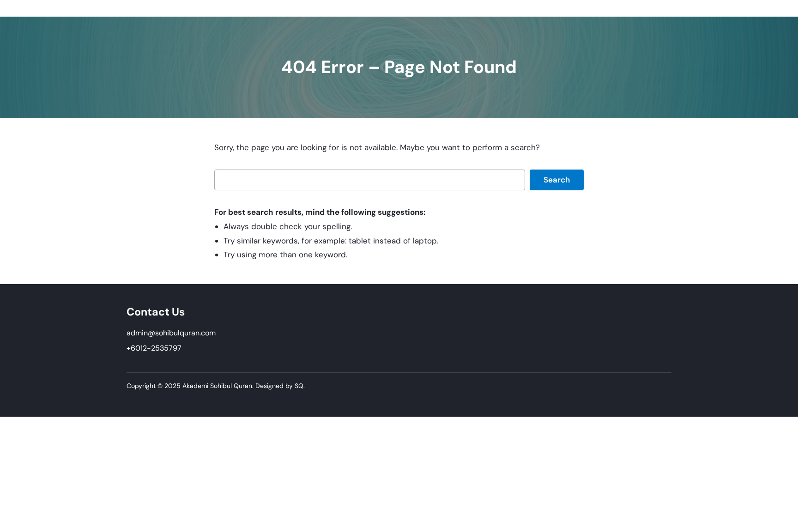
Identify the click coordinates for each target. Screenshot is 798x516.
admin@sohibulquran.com (171, 333)
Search (557, 180)
